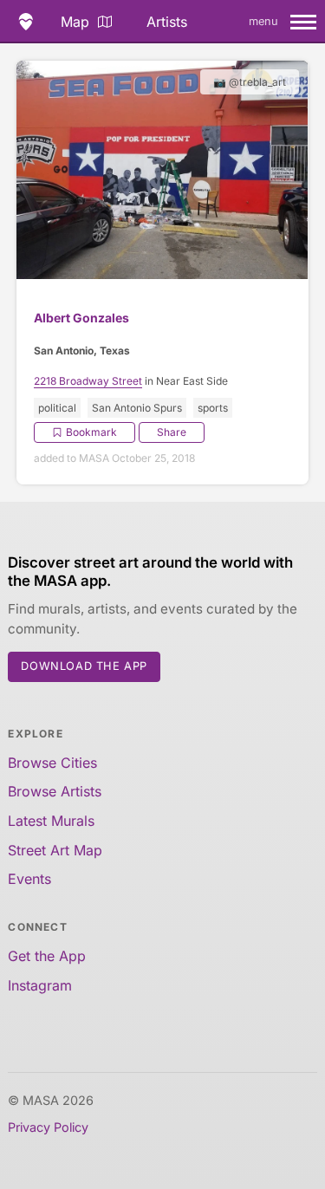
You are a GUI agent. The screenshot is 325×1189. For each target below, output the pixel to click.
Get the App (47, 956)
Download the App (84, 665)
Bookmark (91, 432)
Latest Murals (51, 820)
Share (171, 432)
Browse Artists (54, 791)
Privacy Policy (48, 1127)
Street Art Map (55, 850)
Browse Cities (52, 762)
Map (75, 21)
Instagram (40, 985)
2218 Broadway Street (88, 380)
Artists (166, 21)
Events (29, 878)
